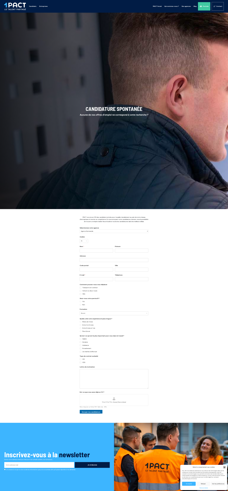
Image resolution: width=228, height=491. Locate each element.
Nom (82, 246)
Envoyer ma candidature (91, 412)
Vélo (83, 294)
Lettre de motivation (87, 367)
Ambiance (85, 345)
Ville (116, 265)
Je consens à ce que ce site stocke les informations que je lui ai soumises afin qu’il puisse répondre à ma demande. (41, 469)
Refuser (203, 484)
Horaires (85, 342)
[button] (224, 467)
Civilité (82, 237)
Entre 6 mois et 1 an (88, 328)
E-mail (82, 275)
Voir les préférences (218, 484)
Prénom (118, 246)
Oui (83, 301)
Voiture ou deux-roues (89, 291)
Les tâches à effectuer (89, 352)
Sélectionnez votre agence (89, 228)
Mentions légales (204, 488)
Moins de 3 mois (87, 322)
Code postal (84, 265)
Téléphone (118, 275)
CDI (83, 359)
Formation (83, 309)
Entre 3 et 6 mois (88, 325)
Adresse (83, 256)
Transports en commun (90, 288)
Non (83, 305)
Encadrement (86, 348)
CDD (83, 362)
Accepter (189, 484)
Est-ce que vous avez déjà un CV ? (92, 392)
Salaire (84, 339)
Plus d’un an (86, 331)
